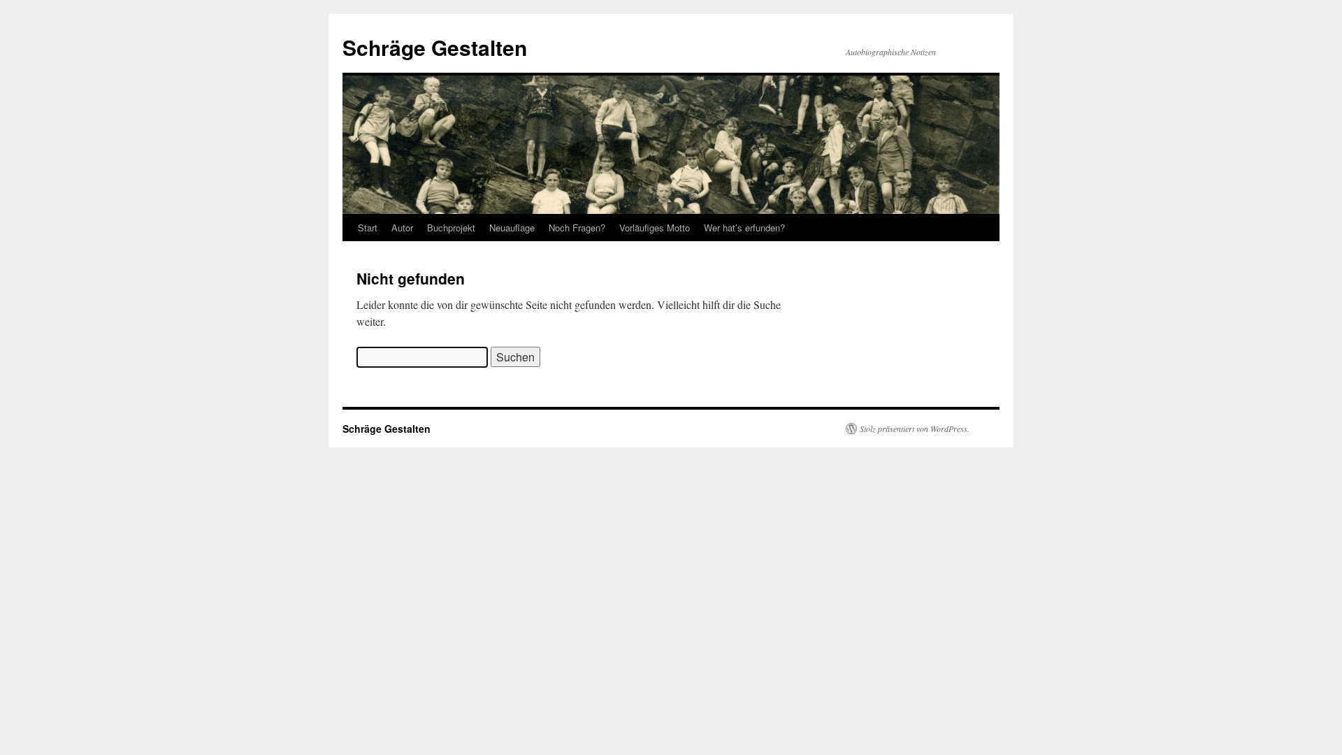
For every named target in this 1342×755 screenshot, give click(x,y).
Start (367, 227)
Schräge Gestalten (434, 47)
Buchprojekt (451, 227)
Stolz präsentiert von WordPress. (914, 428)
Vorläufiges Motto (654, 227)
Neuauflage (512, 227)
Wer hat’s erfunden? (744, 227)
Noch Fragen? (577, 227)
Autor (402, 227)
